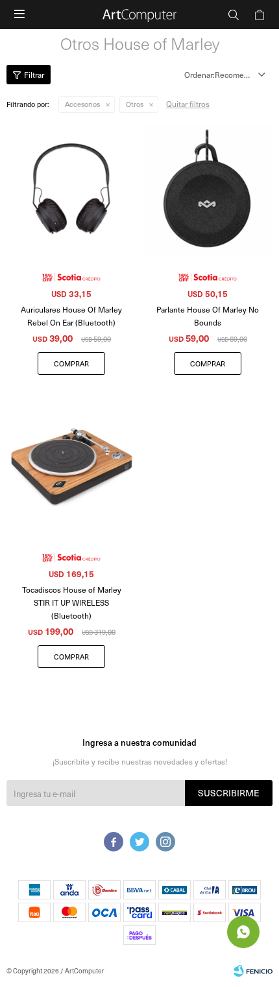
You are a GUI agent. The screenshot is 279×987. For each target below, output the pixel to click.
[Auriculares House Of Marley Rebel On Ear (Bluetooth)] (71, 189)
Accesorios (82, 104)
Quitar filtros (188, 104)
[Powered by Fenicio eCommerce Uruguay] (253, 971)
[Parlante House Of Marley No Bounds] (208, 189)
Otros (134, 104)
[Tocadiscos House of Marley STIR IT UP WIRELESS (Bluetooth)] (71, 469)
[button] (234, 14)
